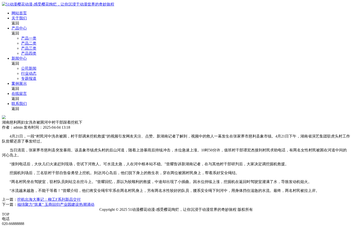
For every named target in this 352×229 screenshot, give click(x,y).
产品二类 (28, 43)
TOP (5, 214)
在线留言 (19, 94)
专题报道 (28, 78)
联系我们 (19, 104)
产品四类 (28, 53)
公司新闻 (28, 68)
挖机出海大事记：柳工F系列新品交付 (49, 199)
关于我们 (19, 18)
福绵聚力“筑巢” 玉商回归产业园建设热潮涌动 (55, 204)
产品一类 (28, 38)
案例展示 (19, 83)
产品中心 (19, 28)
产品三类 (28, 48)
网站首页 (19, 13)
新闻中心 (19, 58)
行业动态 (28, 73)
